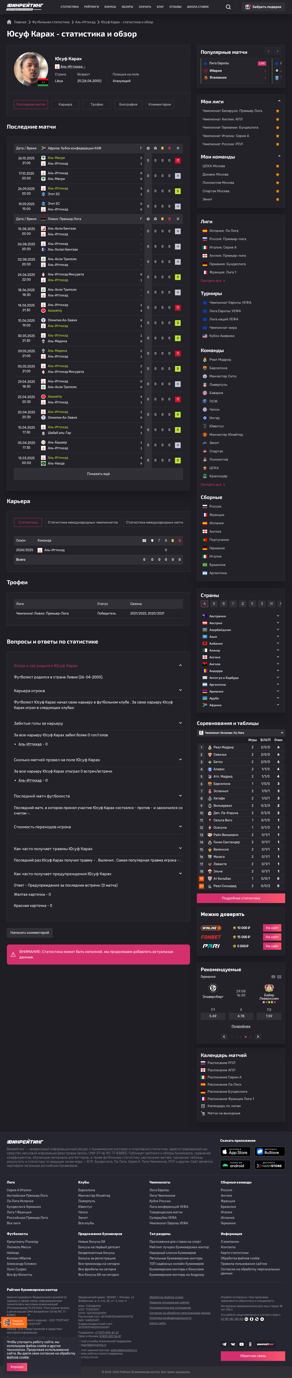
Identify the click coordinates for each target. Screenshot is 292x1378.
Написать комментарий (29, 933)
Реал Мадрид (220, 360)
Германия (214, 548)
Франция (214, 515)
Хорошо (16, 1367)
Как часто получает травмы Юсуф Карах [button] (53, 848)
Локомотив (218, 459)
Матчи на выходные (224, 1113)
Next (277, 51)
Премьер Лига (70, 219)
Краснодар (218, 476)
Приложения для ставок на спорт (175, 1242)
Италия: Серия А (220, 247)
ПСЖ (213, 401)
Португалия (216, 540)
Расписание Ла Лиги (222, 1084)
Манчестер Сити (222, 376)
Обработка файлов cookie (240, 1258)
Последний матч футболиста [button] (42, 795)
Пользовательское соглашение (170, 1307)
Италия (213, 556)
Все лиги (14, 1223)
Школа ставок (198, 6)
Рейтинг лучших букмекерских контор (179, 1247)
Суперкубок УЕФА (163, 1218)
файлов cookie (18, 1357)
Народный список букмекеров (172, 1253)
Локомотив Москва (218, 183)
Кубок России (160, 1201)
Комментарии (160, 104)
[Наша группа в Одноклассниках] (250, 1344)
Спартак (216, 451)
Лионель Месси (19, 1247)
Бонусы (110, 6)
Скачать (145, 6)
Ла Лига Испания (20, 1201)
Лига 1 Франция (19, 1212)
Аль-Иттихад (30, 744)
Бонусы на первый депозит (99, 1247)
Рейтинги (91, 6)
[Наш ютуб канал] (241, 1344)
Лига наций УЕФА (221, 319)
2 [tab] (236, 1037)
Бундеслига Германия (24, 1207)
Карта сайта (157, 1323)
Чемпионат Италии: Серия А (226, 136)
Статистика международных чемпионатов (83, 522)
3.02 (213, 1016)
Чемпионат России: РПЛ (223, 144)
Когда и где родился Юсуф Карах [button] (46, 665)
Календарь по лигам (224, 1106)
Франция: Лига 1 (220, 272)
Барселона (218, 368)
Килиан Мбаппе (19, 1258)
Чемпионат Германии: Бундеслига (230, 127)
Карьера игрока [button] (29, 690)
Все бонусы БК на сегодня (98, 1275)
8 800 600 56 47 (110, 1336)
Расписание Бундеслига (225, 1092)
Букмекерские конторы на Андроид (176, 1275)
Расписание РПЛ (219, 1063)
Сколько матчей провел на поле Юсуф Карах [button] (57, 759)
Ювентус (216, 426)
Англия (212, 531)
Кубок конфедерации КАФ (81, 148)
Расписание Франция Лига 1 (228, 1099)
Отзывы (175, 6)
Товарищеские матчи (165, 1212)
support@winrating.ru (92, 1345)
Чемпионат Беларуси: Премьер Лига (232, 111)
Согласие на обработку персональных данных (250, 1271)
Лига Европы (159, 1190)
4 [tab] (245, 1037)
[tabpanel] (241, 1001)
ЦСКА (214, 468)
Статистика (70, 6)
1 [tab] (232, 1037)
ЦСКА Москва (214, 166)
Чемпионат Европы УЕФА (228, 303)
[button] (241, 616)
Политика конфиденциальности (170, 1318)
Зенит (207, 199)
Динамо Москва (215, 174)
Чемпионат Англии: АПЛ (223, 119)
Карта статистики (235, 1253)
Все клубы (86, 1223)
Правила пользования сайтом (244, 1264)
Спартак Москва (216, 191)
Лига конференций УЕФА (168, 1207)
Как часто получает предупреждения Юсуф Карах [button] (63, 873)
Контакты (228, 1247)
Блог (160, 6)
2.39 (269, 1016)
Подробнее (241, 1026)
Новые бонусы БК (91, 1242)
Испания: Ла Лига (223, 231)
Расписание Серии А (222, 1077)
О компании (230, 1242)
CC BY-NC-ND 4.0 (232, 1319)
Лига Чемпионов (162, 1196)
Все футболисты (19, 1275)
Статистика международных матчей (156, 522)
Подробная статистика (241, 898)
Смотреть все (211, 281)
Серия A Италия (19, 1190)
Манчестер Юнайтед (226, 435)
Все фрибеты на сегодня (97, 1269)
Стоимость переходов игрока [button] (42, 826)
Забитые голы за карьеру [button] (38, 723)
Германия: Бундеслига (225, 264)
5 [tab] (250, 1037)
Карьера (65, 104)
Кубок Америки (219, 336)
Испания (216, 523)
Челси (214, 409)
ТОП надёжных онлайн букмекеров (176, 1264)
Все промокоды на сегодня (99, 1264)
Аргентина (215, 573)
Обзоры (127, 6)
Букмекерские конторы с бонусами (176, 1269)
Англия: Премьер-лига (225, 256)
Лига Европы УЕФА (222, 311)
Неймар (13, 1253)
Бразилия (215, 565)
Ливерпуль (218, 385)
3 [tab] (241, 1037)
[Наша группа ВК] (232, 1344)
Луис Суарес (17, 1269)
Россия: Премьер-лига (225, 239)
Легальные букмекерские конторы (176, 1258)
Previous (268, 51)
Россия (213, 506)
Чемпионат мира (220, 328)
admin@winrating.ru (124, 1350)
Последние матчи (30, 104)
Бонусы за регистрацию (97, 1258)
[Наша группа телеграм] (224, 1344)
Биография (128, 104)
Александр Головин (22, 1264)
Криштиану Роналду (23, 1242)
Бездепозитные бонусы (96, 1253)
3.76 (241, 1016)
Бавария (216, 393)
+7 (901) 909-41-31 (107, 1332)
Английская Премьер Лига (27, 1196)
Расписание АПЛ (219, 1070)
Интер (214, 418)
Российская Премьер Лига (27, 1218)
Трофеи (97, 104)
